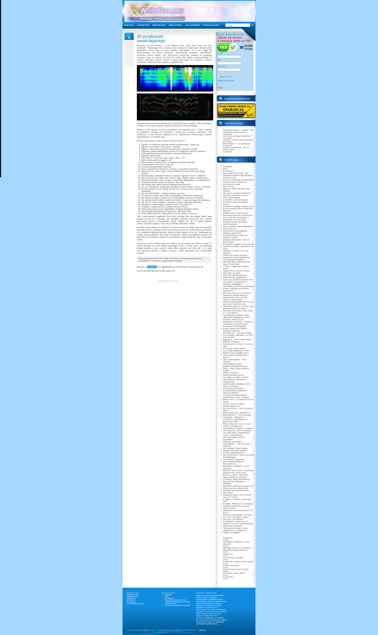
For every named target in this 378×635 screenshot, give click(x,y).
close (229, 345)
